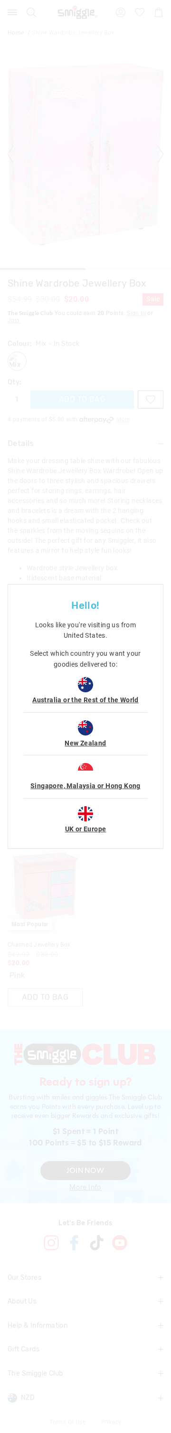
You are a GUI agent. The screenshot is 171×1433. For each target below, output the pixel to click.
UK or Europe (85, 829)
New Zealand (85, 743)
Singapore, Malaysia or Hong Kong (85, 786)
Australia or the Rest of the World (85, 700)
